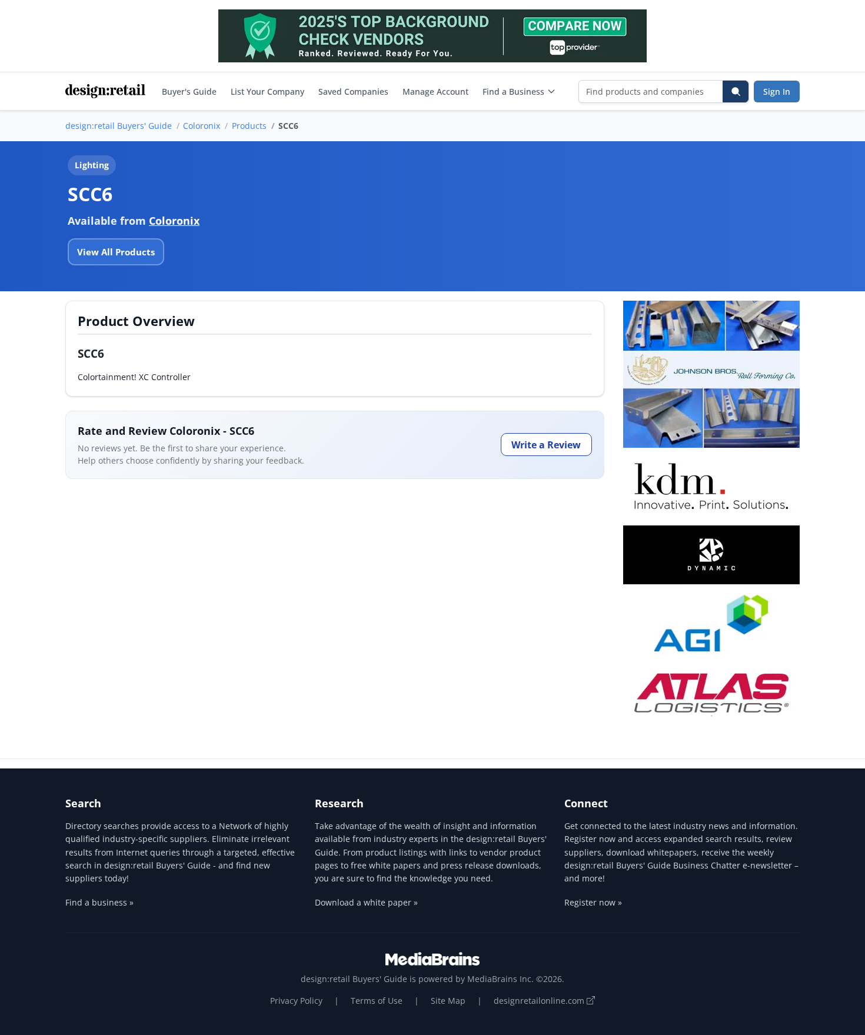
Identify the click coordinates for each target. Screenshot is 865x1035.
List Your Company (267, 91)
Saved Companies (353, 91)
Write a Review (546, 444)
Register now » (593, 902)
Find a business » (99, 902)
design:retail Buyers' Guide (118, 125)
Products (249, 125)
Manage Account (435, 91)
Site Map (448, 1000)
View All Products (116, 252)
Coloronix (201, 125)
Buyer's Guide (189, 91)
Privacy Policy (296, 1000)
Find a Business (513, 91)
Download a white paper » (366, 902)
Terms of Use (376, 1000)
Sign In (776, 91)
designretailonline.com (540, 1000)
